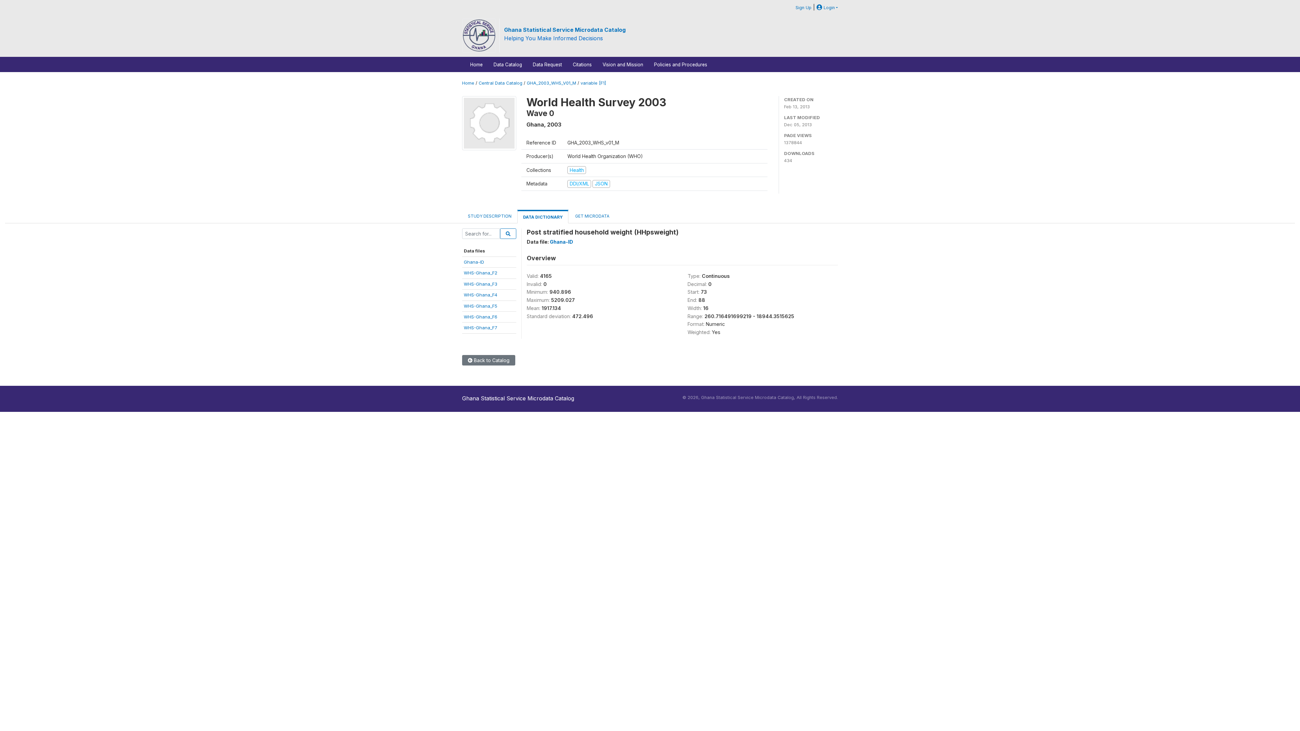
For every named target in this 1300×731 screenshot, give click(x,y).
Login (828, 7)
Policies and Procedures (680, 64)
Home (476, 64)
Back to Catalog (491, 360)
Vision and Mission (623, 64)
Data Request (547, 64)
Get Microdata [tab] (591, 216)
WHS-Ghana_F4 (480, 294)
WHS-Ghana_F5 (480, 306)
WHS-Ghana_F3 (480, 284)
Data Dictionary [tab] (543, 217)
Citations (582, 64)
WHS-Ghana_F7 (480, 327)
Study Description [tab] (490, 216)
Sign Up (803, 7)
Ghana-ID (474, 262)
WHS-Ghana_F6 (480, 316)
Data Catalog (508, 64)
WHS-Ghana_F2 (480, 272)
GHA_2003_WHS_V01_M (551, 83)
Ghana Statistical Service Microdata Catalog (565, 29)
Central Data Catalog (500, 83)
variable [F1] (593, 83)
